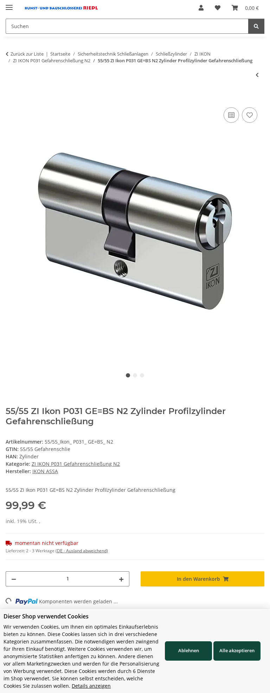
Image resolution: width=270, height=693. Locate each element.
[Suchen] (256, 26)
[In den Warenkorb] (11, 98)
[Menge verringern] (13, 579)
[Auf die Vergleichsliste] (231, 115)
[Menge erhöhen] (121, 579)
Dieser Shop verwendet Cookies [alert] (46, 616)
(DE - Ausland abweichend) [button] (82, 551)
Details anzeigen (91, 685)
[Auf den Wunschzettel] (249, 115)
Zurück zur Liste (27, 54)
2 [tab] (135, 375)
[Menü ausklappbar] (9, 4)
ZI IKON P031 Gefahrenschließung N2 (76, 463)
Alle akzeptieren (237, 650)
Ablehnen (188, 650)
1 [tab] (128, 375)
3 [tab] (142, 375)
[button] (201, 8)
